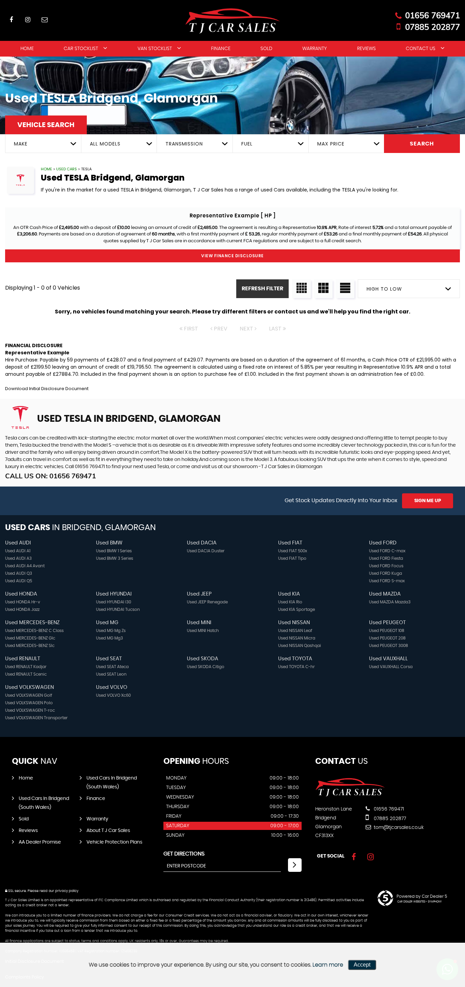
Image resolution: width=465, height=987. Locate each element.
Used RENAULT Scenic (26, 674)
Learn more (327, 965)
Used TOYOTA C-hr (296, 667)
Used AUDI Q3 (18, 573)
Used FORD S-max (387, 581)
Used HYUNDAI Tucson (118, 609)
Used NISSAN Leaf (295, 631)
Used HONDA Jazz (22, 609)
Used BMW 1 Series (114, 551)
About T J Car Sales (108, 830)
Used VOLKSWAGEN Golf (28, 695)
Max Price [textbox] (330, 143)
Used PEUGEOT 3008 (388, 646)
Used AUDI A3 (18, 558)
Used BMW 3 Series (114, 558)
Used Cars (66, 169)
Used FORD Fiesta (386, 558)
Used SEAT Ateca (112, 667)
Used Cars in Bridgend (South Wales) (111, 782)
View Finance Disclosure (232, 256)
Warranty (314, 48)
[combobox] (43, 143)
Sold (266, 48)
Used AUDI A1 (17, 551)
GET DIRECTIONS (184, 854)
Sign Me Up (427, 500)
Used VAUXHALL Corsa (391, 667)
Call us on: (50, 476)
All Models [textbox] (105, 143)
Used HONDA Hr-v (22, 602)
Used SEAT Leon (111, 674)
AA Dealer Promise (40, 842)
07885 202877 (432, 27)
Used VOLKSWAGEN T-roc (30, 710)
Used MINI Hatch (203, 631)
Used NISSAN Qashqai (299, 646)
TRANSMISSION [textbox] (184, 143)
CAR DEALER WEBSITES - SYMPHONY (419, 901)
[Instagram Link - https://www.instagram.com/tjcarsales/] (28, 20)
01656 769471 (432, 15)
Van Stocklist (155, 48)
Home (27, 48)
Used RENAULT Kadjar (26, 667)
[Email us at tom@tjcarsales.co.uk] (44, 20)
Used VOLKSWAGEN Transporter (36, 718)
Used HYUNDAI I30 (113, 602)
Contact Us (420, 48)
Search (422, 143)
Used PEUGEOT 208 (387, 638)
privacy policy (66, 891)
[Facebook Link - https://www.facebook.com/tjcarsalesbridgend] (11, 20)
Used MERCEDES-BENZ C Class (34, 631)
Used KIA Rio (290, 602)
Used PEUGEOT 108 (386, 631)
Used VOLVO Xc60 (113, 695)
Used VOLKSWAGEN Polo (29, 703)
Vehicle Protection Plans (114, 842)
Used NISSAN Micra (296, 638)
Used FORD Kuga (385, 573)
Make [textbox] (21, 143)
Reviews (366, 48)
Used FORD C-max (387, 551)
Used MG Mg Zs (111, 631)
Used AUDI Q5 (18, 581)
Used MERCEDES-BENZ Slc (29, 646)
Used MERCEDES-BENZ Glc (30, 638)
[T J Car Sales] (350, 795)
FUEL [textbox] (247, 143)
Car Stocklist (81, 48)
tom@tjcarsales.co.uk (398, 827)
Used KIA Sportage (296, 609)
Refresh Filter (262, 288)
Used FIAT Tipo (292, 558)
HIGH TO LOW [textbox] (384, 289)
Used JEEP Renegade (207, 602)
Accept (362, 965)
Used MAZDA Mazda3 (390, 602)
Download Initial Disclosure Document (47, 388)
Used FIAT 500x (292, 551)
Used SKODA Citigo (205, 667)
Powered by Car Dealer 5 (422, 896)
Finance (220, 48)
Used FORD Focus (386, 566)
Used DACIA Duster (206, 551)
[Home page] (232, 20)
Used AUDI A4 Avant (25, 566)
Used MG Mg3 (109, 638)
